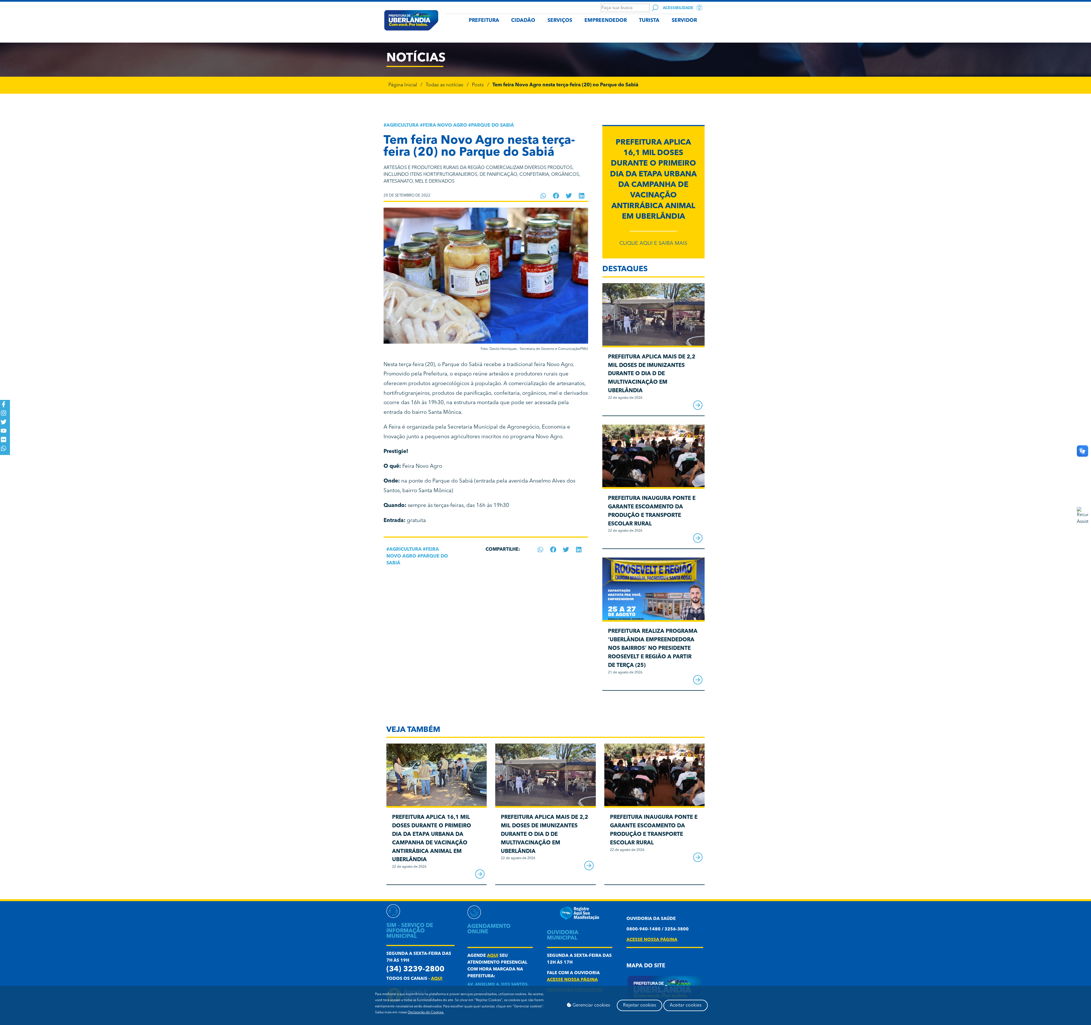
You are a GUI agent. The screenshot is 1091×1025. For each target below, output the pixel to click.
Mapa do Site (645, 966)
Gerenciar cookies (590, 1005)
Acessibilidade (678, 8)
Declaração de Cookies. (426, 1012)
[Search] (655, 7)
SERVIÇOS (559, 20)
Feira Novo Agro (445, 125)
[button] (543, 195)
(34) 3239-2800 (415, 969)
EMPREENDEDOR (605, 20)
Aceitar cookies (685, 1005)
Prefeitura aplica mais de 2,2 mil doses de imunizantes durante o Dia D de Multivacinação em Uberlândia (651, 374)
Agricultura (402, 125)
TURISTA (649, 20)
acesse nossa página (572, 980)
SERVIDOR (684, 20)
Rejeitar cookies (639, 1005)
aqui (436, 979)
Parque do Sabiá (492, 125)
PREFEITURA (484, 20)
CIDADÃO (523, 20)
